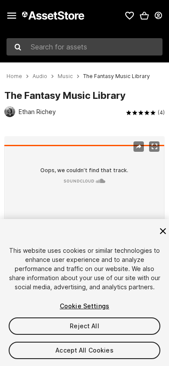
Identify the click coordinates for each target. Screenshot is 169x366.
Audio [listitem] (39, 76)
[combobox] (84, 47)
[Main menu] (11, 15)
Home (14, 76)
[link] (129, 15)
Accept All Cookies (84, 350)
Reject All (84, 326)
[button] (144, 15)
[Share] (138, 146)
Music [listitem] (65, 76)
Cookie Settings (84, 306)
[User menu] (158, 15)
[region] (84, 190)
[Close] (163, 231)
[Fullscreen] (154, 146)
